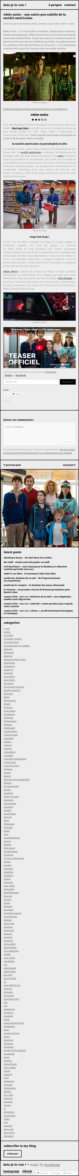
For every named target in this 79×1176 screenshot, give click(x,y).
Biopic (7, 703)
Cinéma (34, 23)
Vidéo (7, 1118)
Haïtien (7, 844)
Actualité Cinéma (13, 638)
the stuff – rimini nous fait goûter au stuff (26, 562)
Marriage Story (20, 128)
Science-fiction (12, 1033)
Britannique (10, 721)
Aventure (8, 683)
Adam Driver (10, 271)
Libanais (8, 906)
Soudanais (9, 1053)
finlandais (9, 823)
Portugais (9, 995)
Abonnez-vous (67, 382)
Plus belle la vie (12, 985)
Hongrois (8, 854)
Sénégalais (9, 1026)
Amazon (8, 655)
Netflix (56, 23)
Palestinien (10, 971)
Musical (8, 937)
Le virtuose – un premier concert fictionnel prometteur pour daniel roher (37, 590)
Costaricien (10, 762)
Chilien (7, 741)
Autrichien (9, 679)
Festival (8, 817)
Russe (6, 1019)
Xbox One (8, 1129)
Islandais (8, 872)
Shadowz (8, 1040)
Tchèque (8, 1084)
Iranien (8, 865)
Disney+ (8, 782)
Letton (7, 902)
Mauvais (8, 926)
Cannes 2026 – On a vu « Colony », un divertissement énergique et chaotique (38, 612)
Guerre (7, 841)
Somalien (9, 1046)
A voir (7, 628)
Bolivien (8, 707)
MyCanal (8, 940)
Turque (7, 1105)
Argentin (8, 673)
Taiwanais (9, 1081)
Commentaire (67, 442)
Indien (7, 861)
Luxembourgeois (12, 913)
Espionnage (10, 803)
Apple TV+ (9, 669)
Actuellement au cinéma (17, 645)
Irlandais (8, 868)
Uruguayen (9, 1115)
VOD (6, 1122)
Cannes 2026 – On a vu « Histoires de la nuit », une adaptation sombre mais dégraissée (37, 597)
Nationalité (9, 944)
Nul (5, 964)
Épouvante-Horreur (21, 23)
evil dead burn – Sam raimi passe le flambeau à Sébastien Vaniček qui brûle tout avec (35, 567)
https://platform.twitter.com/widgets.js (46, 109)
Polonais (8, 992)
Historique (9, 848)
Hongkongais (10, 851)
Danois (7, 776)
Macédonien (10, 916)
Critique (8, 769)
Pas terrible (10, 978)
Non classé (9, 957)
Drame (50, 23)
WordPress (52, 1164)
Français (8, 827)
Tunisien (8, 1101)
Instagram (50, 371)
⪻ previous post (12, 464)
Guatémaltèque (12, 837)
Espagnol (8, 799)
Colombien (9, 751)
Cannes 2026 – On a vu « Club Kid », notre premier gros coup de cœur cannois (38, 605)
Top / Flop (8, 1094)
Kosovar (8, 896)
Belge (7, 697)
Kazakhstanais (11, 892)
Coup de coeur (11, 765)
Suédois (8, 1060)
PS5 (5, 1005)
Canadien (9, 738)
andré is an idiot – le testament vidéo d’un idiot (30, 573)
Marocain (9, 923)
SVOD (62, 23)
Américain (7, 23)
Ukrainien (9, 1112)
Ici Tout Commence (14, 858)
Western (8, 1125)
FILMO (6, 820)
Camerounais (11, 734)
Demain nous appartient (17, 779)
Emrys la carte (11, 796)
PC (5, 981)
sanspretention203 (14, 1022)
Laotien (7, 899)
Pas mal (8, 974)
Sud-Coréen (10, 1067)
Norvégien (9, 961)
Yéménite (9, 1136)
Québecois (9, 1009)
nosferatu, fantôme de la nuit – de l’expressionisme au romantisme (32, 579)
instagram (11, 1171)
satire (61, 155)
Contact (70, 5)
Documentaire (11, 786)
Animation (9, 666)
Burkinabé (9, 727)
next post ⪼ (69, 464)
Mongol (8, 933)
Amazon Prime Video (15, 659)
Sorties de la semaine (15, 1050)
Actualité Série (11, 642)
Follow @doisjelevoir (14, 109)
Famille (7, 810)
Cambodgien (10, 731)
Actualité (8, 635)
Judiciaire (9, 889)
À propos (55, 5)
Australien (9, 676)
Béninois (8, 693)
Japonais (8, 882)
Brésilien (8, 717)
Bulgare (8, 724)
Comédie (42, 23)
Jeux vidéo (9, 885)
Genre (7, 830)
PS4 (5, 1002)
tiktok (27, 1171)
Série (6, 1029)
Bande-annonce (12, 690)
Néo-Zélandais (11, 950)
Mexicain (9, 930)
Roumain (8, 1016)
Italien (7, 878)
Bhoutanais (10, 700)
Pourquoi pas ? (11, 998)
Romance (8, 1012)
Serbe (7, 1036)
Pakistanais (10, 968)
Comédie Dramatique (15, 758)
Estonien (8, 806)
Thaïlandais (10, 1088)
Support (8, 1074)
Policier (8, 988)
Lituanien (8, 909)
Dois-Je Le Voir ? (14, 5)
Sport (6, 1057)
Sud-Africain (10, 1064)
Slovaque (8, 1043)
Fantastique (10, 813)
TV (5, 1108)
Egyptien (8, 793)
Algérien (8, 649)
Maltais (8, 919)
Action (7, 631)
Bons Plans (9, 710)
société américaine (31, 152)
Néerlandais (10, 947)
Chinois (8, 745)
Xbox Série (9, 1132)
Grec (6, 834)
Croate (7, 772)
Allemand (9, 652)
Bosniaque (9, 714)
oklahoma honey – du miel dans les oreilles (28, 557)
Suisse (7, 1070)
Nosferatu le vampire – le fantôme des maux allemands (34, 585)
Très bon (8, 1098)
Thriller (7, 1091)
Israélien (8, 875)
